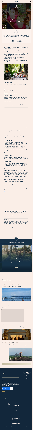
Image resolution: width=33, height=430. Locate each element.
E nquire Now (3, 399)
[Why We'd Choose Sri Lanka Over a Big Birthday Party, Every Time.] (20, 354)
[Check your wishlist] (2, 1)
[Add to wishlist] (5, 27)
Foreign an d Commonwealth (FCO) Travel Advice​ (16, 411)
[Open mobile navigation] (30, 1)
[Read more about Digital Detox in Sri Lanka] (16, 257)
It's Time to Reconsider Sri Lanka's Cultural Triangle (13, 327)
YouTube (21, 402)
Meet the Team (9, 402)
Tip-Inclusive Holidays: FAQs (10, 406)
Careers (9, 403)
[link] (27, 375)
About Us (9, 399)
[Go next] (30, 257)
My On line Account (4, 402)
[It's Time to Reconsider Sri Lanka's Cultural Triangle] (16, 334)
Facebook (21, 399)
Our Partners (15, 399)
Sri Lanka (4, 25)
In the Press (9, 404)
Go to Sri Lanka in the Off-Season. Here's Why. (12, 286)
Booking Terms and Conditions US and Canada (16, 406)
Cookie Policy (5, 426)
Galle (5, 189)
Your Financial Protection (15, 408)
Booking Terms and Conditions (11, 426)
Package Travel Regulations (24, 426)
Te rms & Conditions (15, 404)
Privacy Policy (12, 385)
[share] (3, 27)
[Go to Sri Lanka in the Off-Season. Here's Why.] (16, 294)
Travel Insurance (16, 402)
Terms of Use (2, 426)
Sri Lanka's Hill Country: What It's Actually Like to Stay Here (13, 306)
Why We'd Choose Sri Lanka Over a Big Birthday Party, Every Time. (19, 345)
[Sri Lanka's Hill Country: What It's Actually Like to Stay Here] (12, 315)
